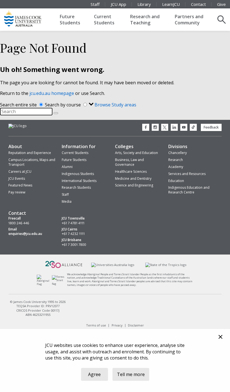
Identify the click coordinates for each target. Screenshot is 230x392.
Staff (95, 4)
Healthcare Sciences (131, 171)
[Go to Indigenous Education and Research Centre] (44, 284)
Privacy (117, 325)
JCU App (118, 4)
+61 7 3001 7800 (74, 244)
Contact (198, 4)
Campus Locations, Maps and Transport (31, 162)
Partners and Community (189, 19)
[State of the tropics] (165, 264)
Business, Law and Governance (129, 162)
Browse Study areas (115, 105)
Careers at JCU (19, 171)
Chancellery (177, 152)
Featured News (20, 185)
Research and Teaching (145, 19)
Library (144, 4)
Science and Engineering (134, 185)
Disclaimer (136, 325)
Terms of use (96, 325)
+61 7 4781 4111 (73, 223)
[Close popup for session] (220, 337)
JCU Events (16, 178)
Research (175, 159)
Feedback (211, 127)
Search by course (63, 105)
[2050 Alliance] (64, 267)
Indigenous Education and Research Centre (189, 190)
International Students (79, 180)
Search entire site (19, 105)
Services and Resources (187, 173)
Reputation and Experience (29, 152)
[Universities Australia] (112, 264)
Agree (94, 374)
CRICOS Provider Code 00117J (37, 310)
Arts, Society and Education (136, 152)
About (15, 146)
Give (221, 4)
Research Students (76, 187)
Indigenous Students (78, 173)
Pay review (16, 192)
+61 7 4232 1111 (73, 234)
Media (67, 201)
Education (176, 180)
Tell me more (131, 374)
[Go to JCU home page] (17, 126)
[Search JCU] (221, 19)
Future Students (70, 19)
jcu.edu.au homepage (51, 93)
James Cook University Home (29, 18)
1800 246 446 (18, 223)
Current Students (104, 19)
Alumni (67, 166)
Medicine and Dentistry (133, 178)
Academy (175, 166)
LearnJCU (171, 4)
